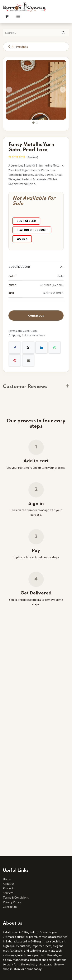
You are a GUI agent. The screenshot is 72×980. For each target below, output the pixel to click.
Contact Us (36, 315)
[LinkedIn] (41, 347)
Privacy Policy (12, 902)
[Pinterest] (15, 360)
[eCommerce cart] (7, 16)
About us (8, 884)
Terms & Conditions (16, 897)
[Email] (28, 360)
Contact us (10, 907)
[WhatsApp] (54, 347)
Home (7, 879)
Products (9, 888)
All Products (20, 46)
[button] (9, 90)
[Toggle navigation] (18, 16)
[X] (28, 347)
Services (8, 893)
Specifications (19, 266)
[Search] (63, 32)
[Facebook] (15, 347)
